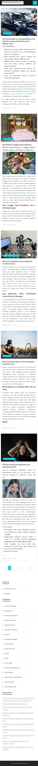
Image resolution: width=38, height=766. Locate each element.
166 (21, 568)
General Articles (10, 649)
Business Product (10, 620)
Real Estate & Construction (13, 677)
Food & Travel (8, 139)
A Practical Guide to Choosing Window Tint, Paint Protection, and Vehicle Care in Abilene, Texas (18, 41)
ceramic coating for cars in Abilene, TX (23, 94)
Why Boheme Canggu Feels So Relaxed (16, 145)
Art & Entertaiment (10, 606)
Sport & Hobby (9, 682)
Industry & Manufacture (11, 255)
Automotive (7, 33)
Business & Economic (11, 615)
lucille (14, 558)
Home (6, 658)
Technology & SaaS (10, 686)
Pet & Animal (9, 672)
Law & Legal (7, 356)
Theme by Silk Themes (19, 763)
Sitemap (7, 593)
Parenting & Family (9, 458)
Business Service (10, 625)
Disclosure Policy (10, 588)
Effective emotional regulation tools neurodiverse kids (16, 466)
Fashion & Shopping (11, 639)
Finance (7, 634)
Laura (14, 108)
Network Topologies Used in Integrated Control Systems (17, 262)
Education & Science (11, 630)
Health (7, 653)
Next (30, 568)
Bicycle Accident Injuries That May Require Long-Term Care (18, 363)
